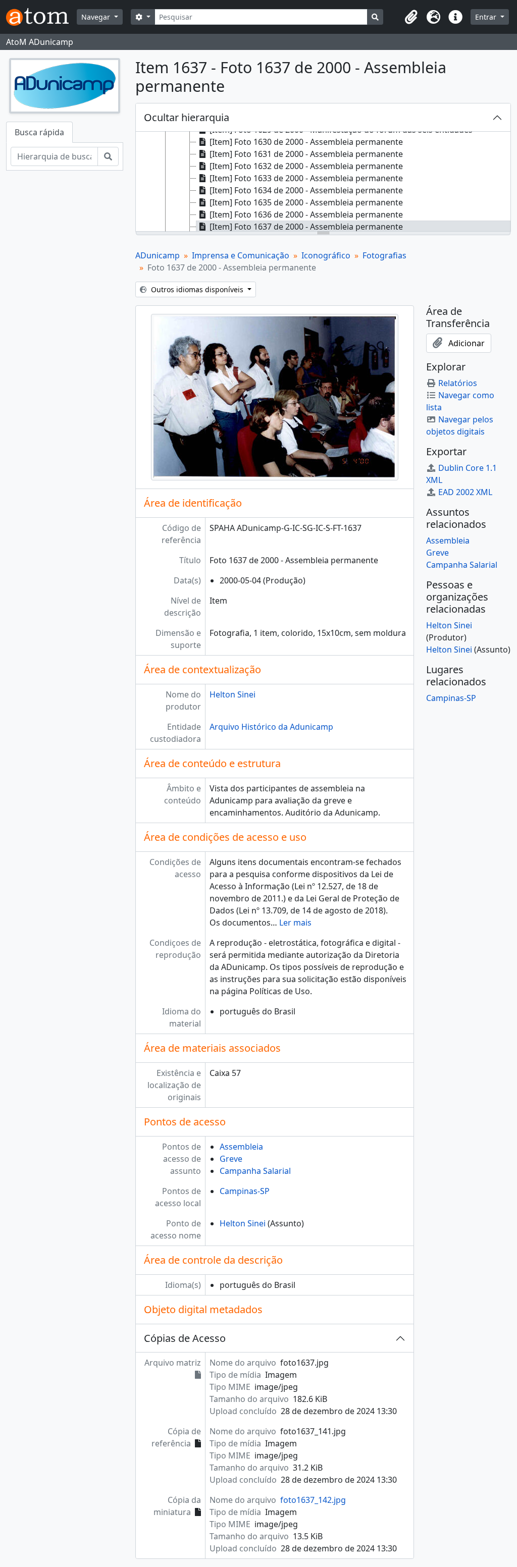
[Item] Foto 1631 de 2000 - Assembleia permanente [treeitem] (306, 153)
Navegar (96, 17)
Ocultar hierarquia (186, 117)
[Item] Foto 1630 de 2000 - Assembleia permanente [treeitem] (306, 141)
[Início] (41, 17)
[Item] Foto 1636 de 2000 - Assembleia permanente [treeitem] (306, 214)
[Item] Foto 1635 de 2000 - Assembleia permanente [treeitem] (306, 202)
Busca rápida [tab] (39, 132)
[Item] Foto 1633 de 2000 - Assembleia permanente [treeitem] (306, 178)
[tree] (323, 182)
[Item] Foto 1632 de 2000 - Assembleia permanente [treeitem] (306, 166)
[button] (411, 17)
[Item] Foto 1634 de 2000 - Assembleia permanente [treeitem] (306, 190)
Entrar (486, 17)
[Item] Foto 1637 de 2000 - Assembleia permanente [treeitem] (306, 226)
